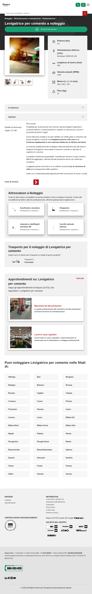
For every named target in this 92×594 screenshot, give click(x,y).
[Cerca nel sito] (85, 13)
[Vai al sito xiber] (51, 536)
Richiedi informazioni (48, 29)
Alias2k (69, 588)
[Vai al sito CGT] (51, 526)
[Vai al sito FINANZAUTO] (66, 526)
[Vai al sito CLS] (66, 530)
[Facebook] (9, 578)
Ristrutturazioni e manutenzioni (27, 18)
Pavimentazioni (49, 18)
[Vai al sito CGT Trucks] (81, 530)
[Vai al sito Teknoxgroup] (51, 530)
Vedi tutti (80, 278)
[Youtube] (14, 578)
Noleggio (8, 18)
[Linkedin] (6, 578)
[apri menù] (88, 5)
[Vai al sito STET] (81, 526)
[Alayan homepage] (6, 5)
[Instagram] (11, 578)
